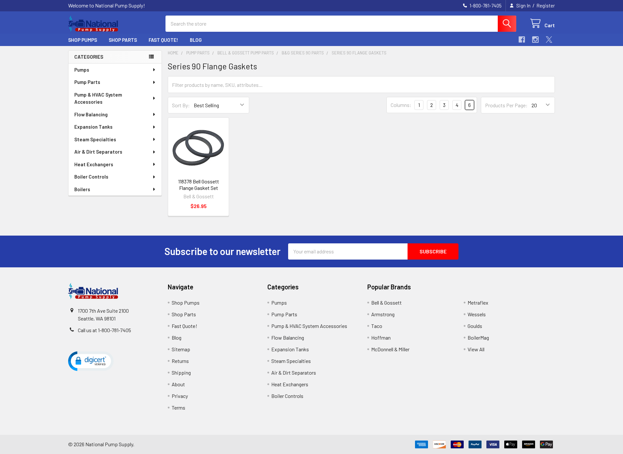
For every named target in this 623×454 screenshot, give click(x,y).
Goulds (475, 326)
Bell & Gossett (386, 302)
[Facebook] (522, 39)
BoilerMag (478, 337)
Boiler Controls (91, 177)
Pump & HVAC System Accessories (98, 98)
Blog (196, 40)
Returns (180, 361)
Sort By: (181, 105)
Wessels (477, 314)
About (178, 384)
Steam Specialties (95, 139)
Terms (178, 407)
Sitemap (181, 349)
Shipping (181, 372)
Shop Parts (123, 40)
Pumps (81, 70)
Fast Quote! (163, 40)
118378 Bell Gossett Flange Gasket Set (198, 184)
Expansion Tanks (93, 127)
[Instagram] (535, 39)
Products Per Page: (506, 105)
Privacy (180, 396)
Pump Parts (87, 82)
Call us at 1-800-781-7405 (104, 330)
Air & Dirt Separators (98, 152)
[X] (549, 39)
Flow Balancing (91, 114)
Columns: (401, 105)
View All (476, 349)
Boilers (82, 189)
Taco (376, 326)
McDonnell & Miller (390, 349)
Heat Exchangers (93, 164)
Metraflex (478, 302)
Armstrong (383, 314)
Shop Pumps (82, 40)
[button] (91, 361)
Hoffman (381, 337)
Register (545, 5)
